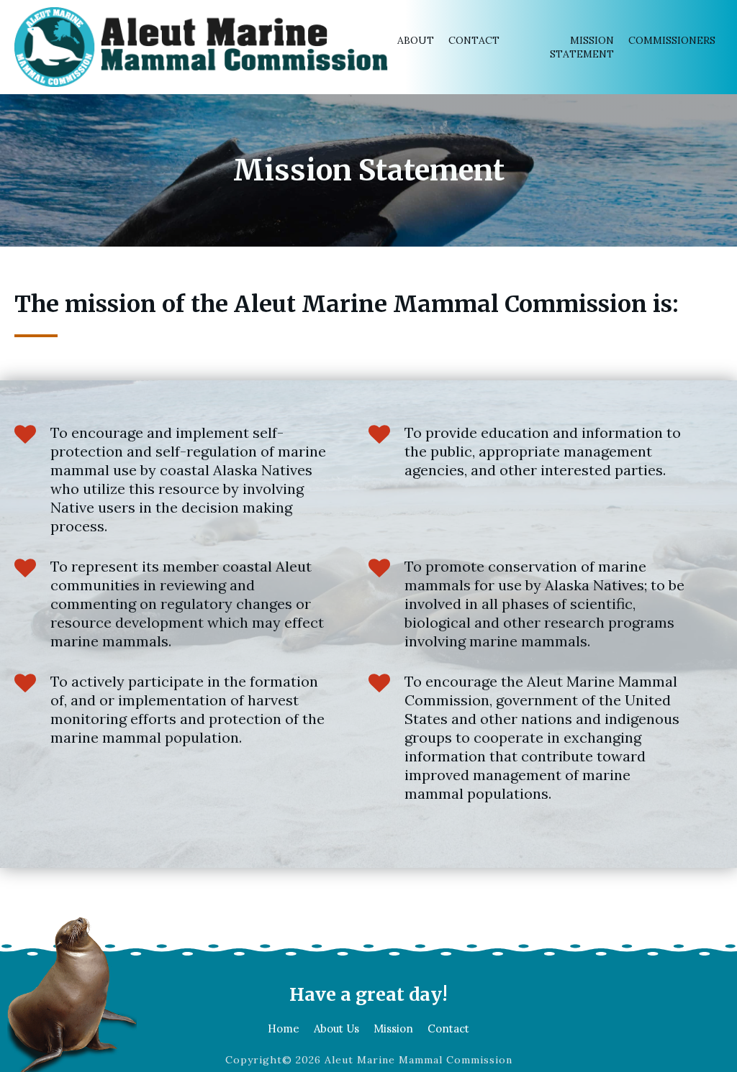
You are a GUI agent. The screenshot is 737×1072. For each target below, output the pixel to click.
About (415, 40)
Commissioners (671, 40)
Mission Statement (582, 47)
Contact (473, 40)
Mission (393, 1028)
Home (283, 1028)
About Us (336, 1028)
